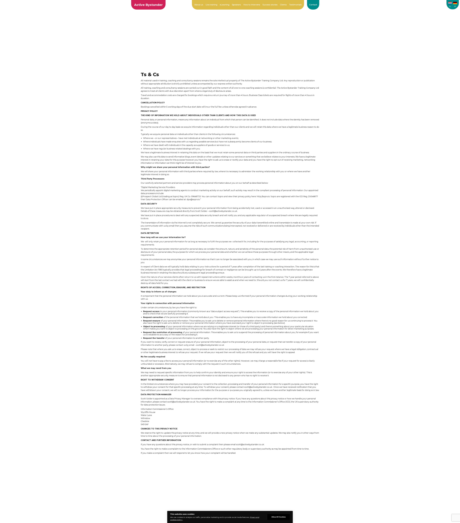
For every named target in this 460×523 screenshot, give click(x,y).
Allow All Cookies (278, 517)
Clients (283, 5)
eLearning (224, 5)
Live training (211, 5)
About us (198, 5)
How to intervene (251, 5)
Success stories (270, 5)
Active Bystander (148, 5)
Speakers (236, 5)
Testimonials (295, 5)
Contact (313, 5)
